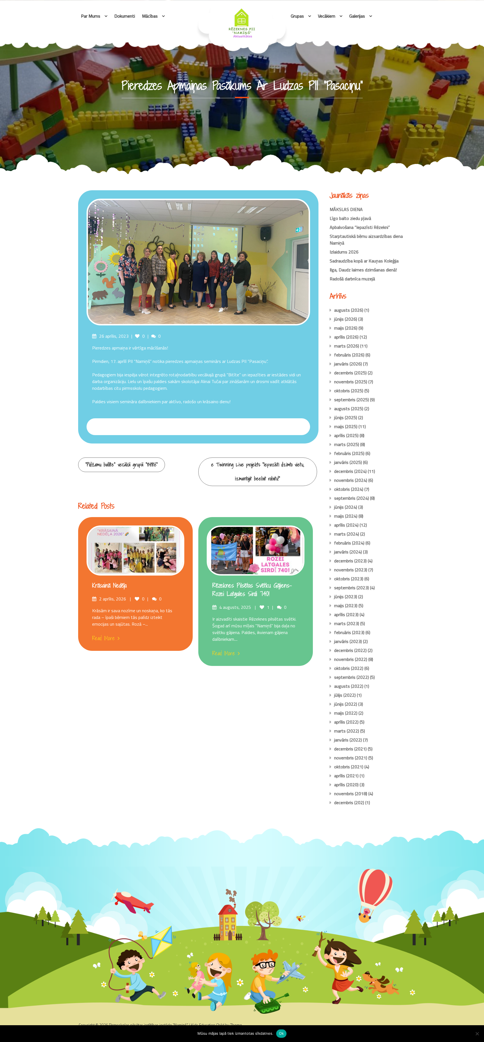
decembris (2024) (350, 471)
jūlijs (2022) (345, 695)
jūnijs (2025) (345, 417)
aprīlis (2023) (346, 614)
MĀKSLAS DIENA (346, 209)
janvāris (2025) (348, 462)
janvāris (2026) (348, 363)
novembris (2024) (350, 480)
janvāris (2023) (348, 641)
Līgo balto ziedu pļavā (350, 218)
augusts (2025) (348, 408)
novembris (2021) (350, 757)
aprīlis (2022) (346, 722)
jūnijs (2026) (345, 319)
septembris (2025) (351, 399)
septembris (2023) (351, 587)
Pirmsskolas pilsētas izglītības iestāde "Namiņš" (148, 1025)
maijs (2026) (345, 328)
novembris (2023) (350, 569)
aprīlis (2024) (346, 525)
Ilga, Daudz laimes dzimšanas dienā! (363, 269)
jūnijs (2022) (345, 704)
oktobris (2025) (348, 390)
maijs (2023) (345, 605)
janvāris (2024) (348, 551)
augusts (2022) (348, 686)
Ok (281, 1033)
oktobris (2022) (348, 668)
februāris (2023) (349, 632)
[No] (477, 1033)
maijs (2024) (345, 516)
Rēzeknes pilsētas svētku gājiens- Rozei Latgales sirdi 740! (252, 589)
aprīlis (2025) (346, 435)
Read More (103, 638)
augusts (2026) (348, 310)
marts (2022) (346, 730)
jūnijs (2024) (345, 507)
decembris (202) (349, 802)
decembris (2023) (350, 560)
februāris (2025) (349, 453)
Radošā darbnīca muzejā (352, 278)
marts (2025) (346, 444)
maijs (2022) (345, 713)
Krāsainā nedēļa (109, 585)
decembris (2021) (350, 748)
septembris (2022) (351, 677)
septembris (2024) (351, 498)
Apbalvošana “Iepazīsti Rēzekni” (360, 227)
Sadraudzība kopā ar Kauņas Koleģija (364, 260)
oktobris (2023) (348, 578)
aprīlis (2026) (346, 337)
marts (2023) (346, 623)
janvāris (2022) (348, 739)
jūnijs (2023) (345, 596)
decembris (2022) (350, 650)
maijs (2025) (345, 426)
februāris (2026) (349, 354)
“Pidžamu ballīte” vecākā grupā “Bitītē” (121, 465)
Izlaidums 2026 (344, 251)
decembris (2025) (350, 372)
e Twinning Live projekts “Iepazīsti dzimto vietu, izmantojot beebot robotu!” (257, 472)
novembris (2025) (350, 381)
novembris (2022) (350, 659)
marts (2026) (346, 345)
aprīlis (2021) (346, 775)
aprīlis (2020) (346, 784)
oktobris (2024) (348, 489)
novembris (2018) (350, 793)
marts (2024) (346, 534)
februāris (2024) (349, 542)
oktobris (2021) (348, 766)
